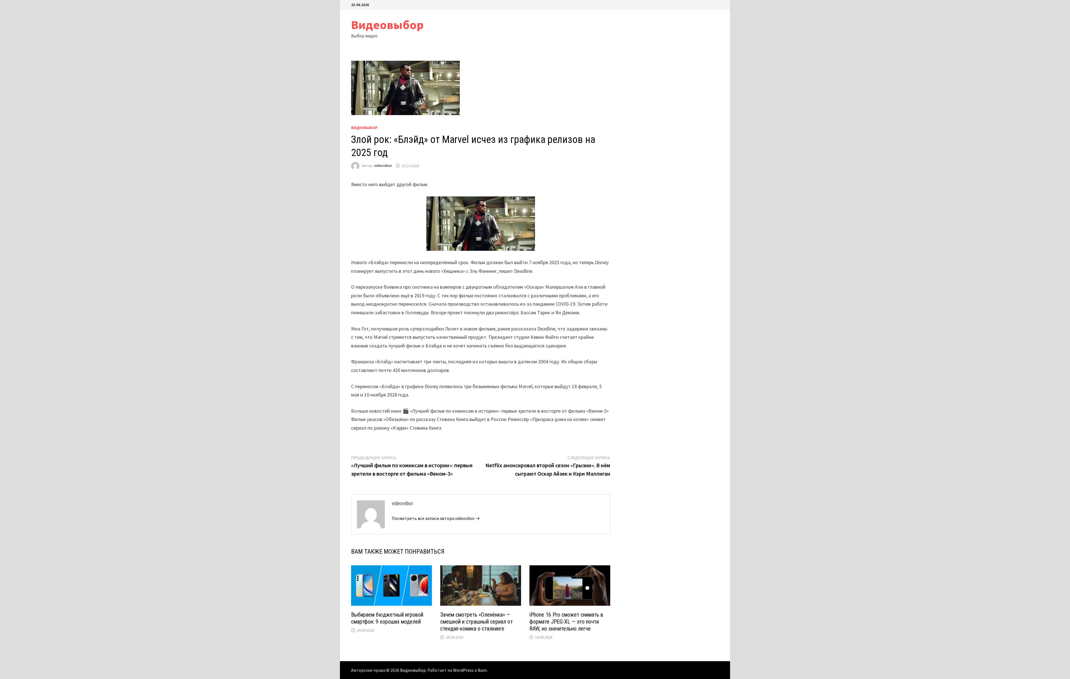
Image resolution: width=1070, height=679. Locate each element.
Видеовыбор (387, 24)
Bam (482, 670)
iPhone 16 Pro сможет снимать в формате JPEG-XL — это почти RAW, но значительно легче (566, 621)
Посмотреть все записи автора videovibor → (436, 518)
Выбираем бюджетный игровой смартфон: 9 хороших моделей (387, 618)
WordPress (463, 670)
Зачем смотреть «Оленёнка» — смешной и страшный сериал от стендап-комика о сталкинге (476, 621)
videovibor (383, 165)
